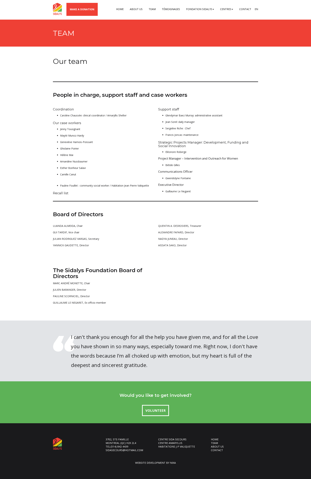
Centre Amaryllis (170, 443)
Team (152, 9)
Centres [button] (225, 9)
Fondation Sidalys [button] (199, 9)
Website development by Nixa (155, 462)
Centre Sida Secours (172, 439)
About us (136, 9)
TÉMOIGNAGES (171, 9)
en (256, 9)
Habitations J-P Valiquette (176, 446)
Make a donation (82, 9)
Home (120, 9)
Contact (245, 9)
